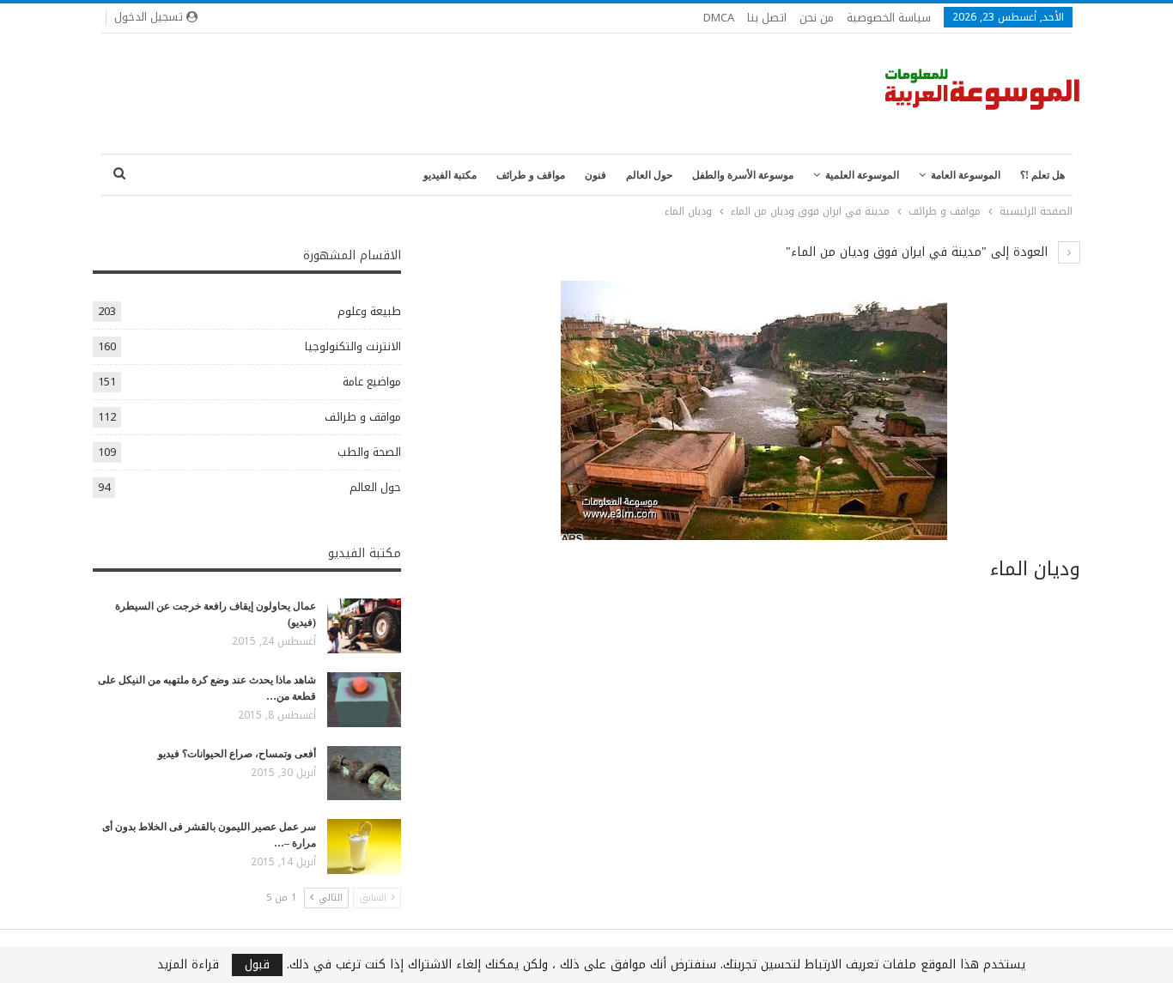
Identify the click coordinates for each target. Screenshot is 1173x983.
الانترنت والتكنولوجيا (353, 346)
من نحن (816, 17)
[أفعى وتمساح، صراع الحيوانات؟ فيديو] (364, 773)
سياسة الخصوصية (889, 17)
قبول (257, 965)
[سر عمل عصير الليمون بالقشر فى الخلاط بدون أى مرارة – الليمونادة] (364, 846)
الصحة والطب (369, 452)
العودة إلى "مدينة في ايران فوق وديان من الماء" (919, 252)
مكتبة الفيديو (450, 175)
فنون (595, 175)
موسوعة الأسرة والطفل (742, 175)
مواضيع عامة (372, 381)
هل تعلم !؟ (1042, 175)
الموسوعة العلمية (862, 175)
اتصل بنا (767, 17)
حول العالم (649, 175)
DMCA (718, 17)
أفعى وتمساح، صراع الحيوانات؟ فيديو (237, 754)
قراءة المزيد (188, 965)
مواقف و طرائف (530, 175)
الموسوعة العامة (965, 175)
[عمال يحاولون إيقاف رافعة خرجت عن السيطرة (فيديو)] (364, 625)
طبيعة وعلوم (369, 311)
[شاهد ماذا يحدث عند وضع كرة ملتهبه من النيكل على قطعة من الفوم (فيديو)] (364, 699)
